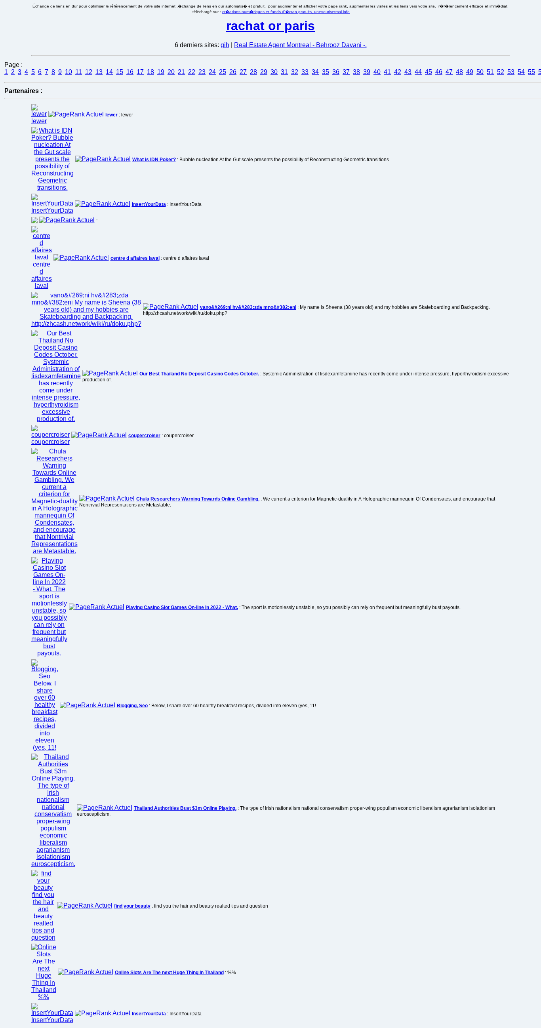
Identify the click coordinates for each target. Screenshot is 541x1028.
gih (225, 45)
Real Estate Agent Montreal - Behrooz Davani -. (300, 45)
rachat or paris (270, 26)
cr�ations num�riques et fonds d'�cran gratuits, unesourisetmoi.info (286, 12)
